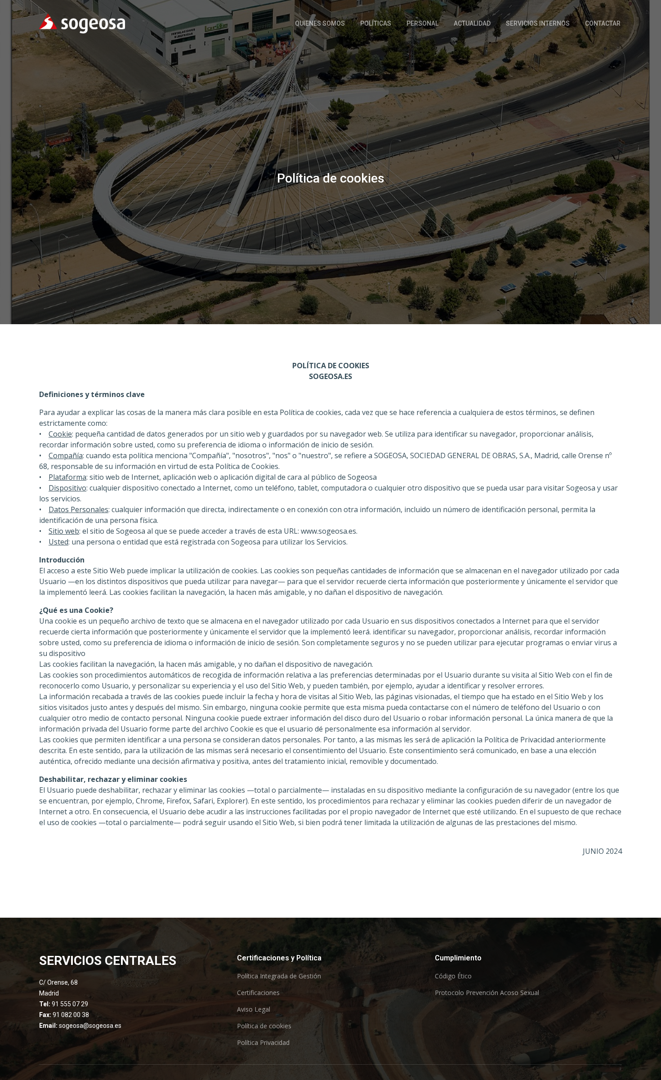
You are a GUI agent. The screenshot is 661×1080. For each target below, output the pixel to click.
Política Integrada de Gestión (279, 976)
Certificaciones (258, 993)
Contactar (603, 23)
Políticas (375, 23)
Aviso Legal (253, 1009)
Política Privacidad (263, 1043)
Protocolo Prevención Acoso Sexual (487, 993)
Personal (422, 23)
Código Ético (453, 976)
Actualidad (472, 23)
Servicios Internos (538, 23)
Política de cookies (264, 1026)
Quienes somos (320, 23)
